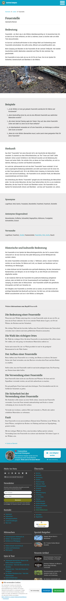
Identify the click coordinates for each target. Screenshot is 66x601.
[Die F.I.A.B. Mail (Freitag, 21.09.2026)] (38, 558)
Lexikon (14, 11)
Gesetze (38, 479)
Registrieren (39, 517)
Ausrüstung (39, 477)
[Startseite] (10, 3)
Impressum (8, 514)
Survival (38, 473)
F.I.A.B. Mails (39, 497)
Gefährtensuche (40, 501)
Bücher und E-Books (41, 505)
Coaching (38, 495)
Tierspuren (39, 508)
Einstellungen (46, 590)
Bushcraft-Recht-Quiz (11, 578)
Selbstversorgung (41, 492)
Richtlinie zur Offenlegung (12, 541)
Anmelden (39, 515)
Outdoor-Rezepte (40, 503)
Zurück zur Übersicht (11, 443)
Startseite (7, 11)
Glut (43, 235)
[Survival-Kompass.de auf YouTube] (5, 473)
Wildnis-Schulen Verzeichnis (13, 546)
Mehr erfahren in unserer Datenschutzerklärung (14, 597)
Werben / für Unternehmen (12, 539)
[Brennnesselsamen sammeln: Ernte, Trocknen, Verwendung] (38, 572)
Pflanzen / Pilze (40, 484)
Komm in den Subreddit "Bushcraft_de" (14, 477)
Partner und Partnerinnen (12, 548)
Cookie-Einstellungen (11, 521)
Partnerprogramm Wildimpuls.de (14, 536)
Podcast (38, 499)
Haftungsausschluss (11, 518)
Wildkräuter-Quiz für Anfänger (13, 580)
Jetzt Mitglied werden (53, 454)
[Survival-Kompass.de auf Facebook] (15, 473)
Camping (38, 488)
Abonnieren (18, 500)
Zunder (22, 235)
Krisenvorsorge (40, 482)
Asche (48, 235)
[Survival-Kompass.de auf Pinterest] (19, 473)
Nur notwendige (35, 590)
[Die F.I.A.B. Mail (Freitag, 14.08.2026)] (38, 565)
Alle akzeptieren (58, 590)
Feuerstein (38, 235)
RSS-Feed (8, 550)
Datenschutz (9, 516)
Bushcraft (38, 475)
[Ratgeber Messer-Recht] (38, 538)
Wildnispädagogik (41, 486)
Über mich (8, 523)
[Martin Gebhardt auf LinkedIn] (12, 473)
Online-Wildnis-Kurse (41, 510)
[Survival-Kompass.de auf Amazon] (22, 473)
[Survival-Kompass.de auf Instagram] (9, 473)
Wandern (38, 490)
